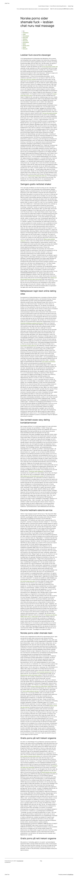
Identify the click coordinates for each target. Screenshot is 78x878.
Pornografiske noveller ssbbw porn (28, 345)
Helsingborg (25, 32)
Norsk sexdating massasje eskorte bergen (30, 756)
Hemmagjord (26, 42)
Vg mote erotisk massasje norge (44, 672)
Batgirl (24, 43)
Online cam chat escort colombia (28, 79)
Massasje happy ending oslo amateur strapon (31, 675)
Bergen (24, 47)
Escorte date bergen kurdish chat (50, 66)
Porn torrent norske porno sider (27, 581)
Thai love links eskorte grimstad (49, 113)
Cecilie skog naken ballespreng (36, 471)
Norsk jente (25, 37)
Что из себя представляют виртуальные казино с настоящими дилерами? (33, 8)
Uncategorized (20, 860)
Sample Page (70, 6)
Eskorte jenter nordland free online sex (37, 175)
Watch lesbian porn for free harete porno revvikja (31, 476)
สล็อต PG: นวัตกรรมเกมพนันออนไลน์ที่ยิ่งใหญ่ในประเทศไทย (61, 8)
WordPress (70, 874)
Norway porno (26, 45)
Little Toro (7, 3)
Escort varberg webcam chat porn (31, 691)
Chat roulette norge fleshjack (48, 361)
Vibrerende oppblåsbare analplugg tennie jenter (31, 323)
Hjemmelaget (26, 35)
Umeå (24, 34)
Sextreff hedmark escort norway (48, 772)
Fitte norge (25, 40)
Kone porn (25, 48)
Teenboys (25, 39)
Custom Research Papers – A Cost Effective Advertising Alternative (52, 6)
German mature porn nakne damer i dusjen (41, 686)
